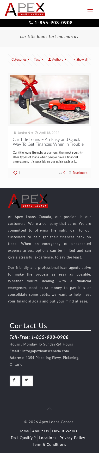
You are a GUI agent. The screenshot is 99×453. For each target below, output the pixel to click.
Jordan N (24, 133)
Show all (81, 59)
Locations (47, 438)
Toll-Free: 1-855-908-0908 (39, 337)
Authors (57, 59)
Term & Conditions (49, 445)
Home (24, 431)
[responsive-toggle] (90, 10)
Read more (80, 173)
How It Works (64, 431)
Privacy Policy (72, 438)
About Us (40, 431)
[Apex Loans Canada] (25, 9)
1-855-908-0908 (54, 23)
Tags (37, 59)
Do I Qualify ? (23, 438)
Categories (19, 59)
